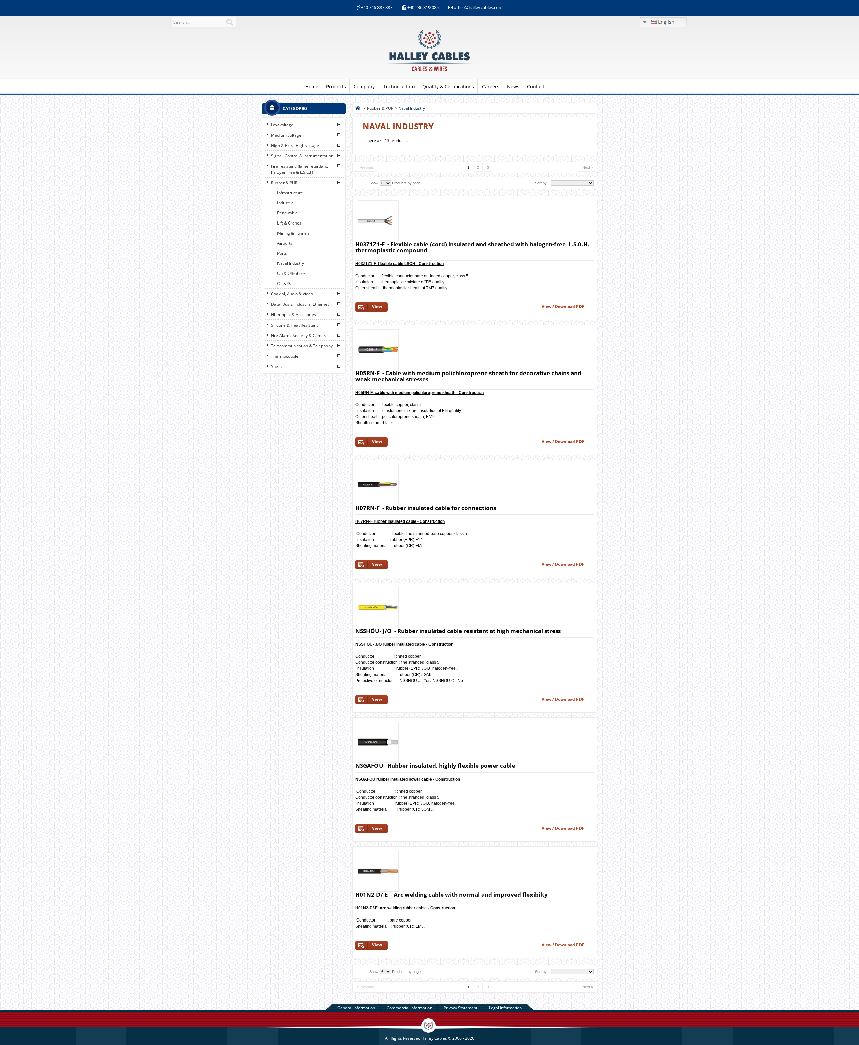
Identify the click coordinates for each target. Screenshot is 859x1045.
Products (336, 86)
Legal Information (505, 1008)
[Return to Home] (357, 108)
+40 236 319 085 (423, 7)
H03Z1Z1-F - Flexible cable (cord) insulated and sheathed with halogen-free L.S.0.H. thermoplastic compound (472, 247)
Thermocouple (284, 356)
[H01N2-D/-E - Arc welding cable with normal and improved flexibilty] (378, 871)
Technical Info (399, 86)
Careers (490, 86)
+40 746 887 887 (376, 7)
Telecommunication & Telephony (302, 346)
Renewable (287, 213)
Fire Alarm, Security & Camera (299, 335)
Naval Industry (290, 263)
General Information (356, 1008)
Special (278, 366)
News (513, 86)
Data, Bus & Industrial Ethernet (300, 304)
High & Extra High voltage (295, 145)
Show (373, 183)
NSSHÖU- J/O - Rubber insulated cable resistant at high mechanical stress (458, 631)
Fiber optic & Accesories (293, 314)
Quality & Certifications (448, 86)
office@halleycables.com (478, 7)
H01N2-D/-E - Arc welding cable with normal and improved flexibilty (451, 894)
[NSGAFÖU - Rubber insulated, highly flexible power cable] (378, 742)
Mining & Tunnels (293, 233)
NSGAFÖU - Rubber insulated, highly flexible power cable (435, 765)
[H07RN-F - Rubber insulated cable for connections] (378, 484)
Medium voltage (286, 135)
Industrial (286, 203)
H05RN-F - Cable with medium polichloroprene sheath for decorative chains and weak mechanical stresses (469, 376)
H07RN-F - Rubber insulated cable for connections (425, 508)
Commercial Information (409, 1008)
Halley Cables (434, 1038)
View (377, 306)
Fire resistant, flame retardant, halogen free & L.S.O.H (299, 169)
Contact (535, 86)
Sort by (541, 183)
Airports (284, 243)
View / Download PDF (563, 306)
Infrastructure (290, 193)
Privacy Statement (460, 1008)
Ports (282, 253)
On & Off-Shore (291, 273)
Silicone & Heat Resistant (294, 325)
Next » (587, 167)
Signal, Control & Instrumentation (302, 156)
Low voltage (282, 125)
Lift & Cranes (289, 223)
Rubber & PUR (284, 183)
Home (311, 86)
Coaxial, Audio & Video (292, 294)
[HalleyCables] (429, 72)
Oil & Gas (286, 283)
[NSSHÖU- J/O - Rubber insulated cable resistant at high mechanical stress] (378, 607)
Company (364, 86)
